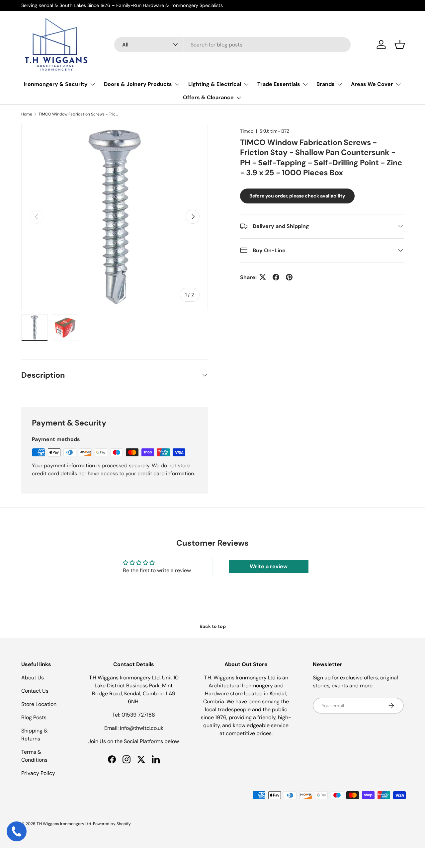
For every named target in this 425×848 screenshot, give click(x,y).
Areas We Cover (372, 84)
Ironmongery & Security (56, 84)
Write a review (269, 566)
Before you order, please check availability (297, 196)
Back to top (213, 626)
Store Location (38, 704)
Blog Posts (33, 717)
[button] (399, 44)
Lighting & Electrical (214, 84)
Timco (246, 131)
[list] (115, 217)
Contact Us (34, 690)
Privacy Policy (38, 773)
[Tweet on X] (262, 277)
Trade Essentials (278, 84)
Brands (325, 84)
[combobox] (232, 44)
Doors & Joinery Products (138, 84)
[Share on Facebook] (276, 277)
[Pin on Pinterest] (289, 277)
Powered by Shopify (112, 823)
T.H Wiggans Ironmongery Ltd (64, 823)
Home (26, 114)
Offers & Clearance (208, 97)
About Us (32, 677)
